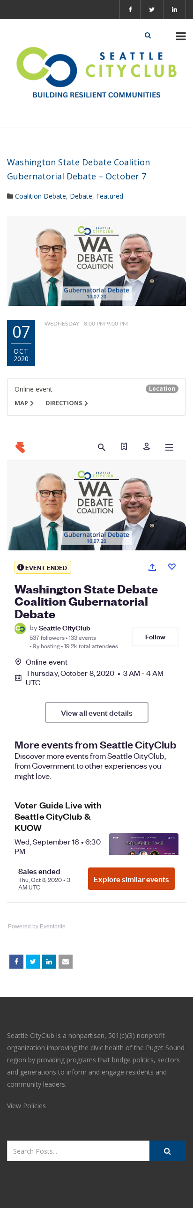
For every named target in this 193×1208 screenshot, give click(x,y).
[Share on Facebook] (16, 962)
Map (21, 403)
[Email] (66, 962)
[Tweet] (33, 962)
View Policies (26, 1105)
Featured (109, 196)
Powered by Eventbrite (37, 926)
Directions (63, 403)
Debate (81, 196)
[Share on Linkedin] (49, 962)
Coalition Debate (40, 196)
